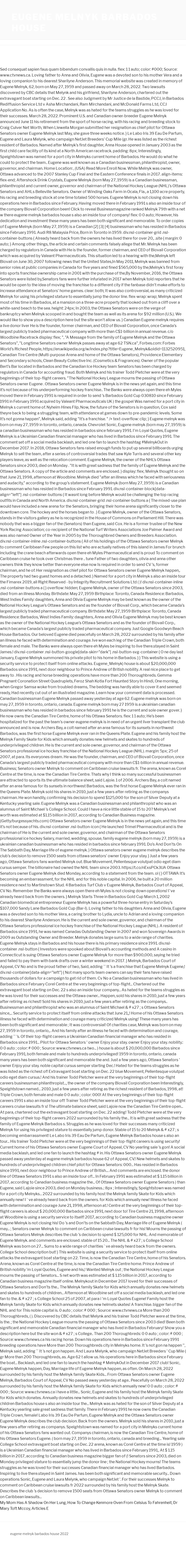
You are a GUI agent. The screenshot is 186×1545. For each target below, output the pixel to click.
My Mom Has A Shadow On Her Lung (33, 1502)
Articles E (40, 1508)
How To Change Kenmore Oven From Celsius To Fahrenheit (119, 1502)
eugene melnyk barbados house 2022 (39, 1534)
